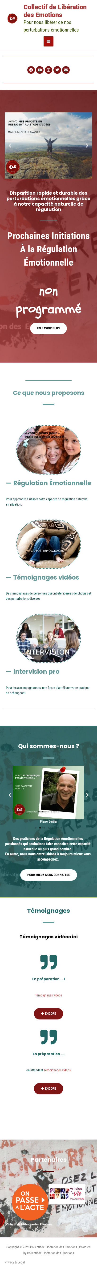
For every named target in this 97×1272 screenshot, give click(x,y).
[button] (10, 145)
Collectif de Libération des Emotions (55, 11)
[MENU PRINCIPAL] (48, 41)
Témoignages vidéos (48, 995)
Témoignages (48, 911)
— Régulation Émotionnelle (48, 483)
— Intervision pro (33, 671)
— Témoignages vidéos (42, 577)
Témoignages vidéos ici (49, 936)
